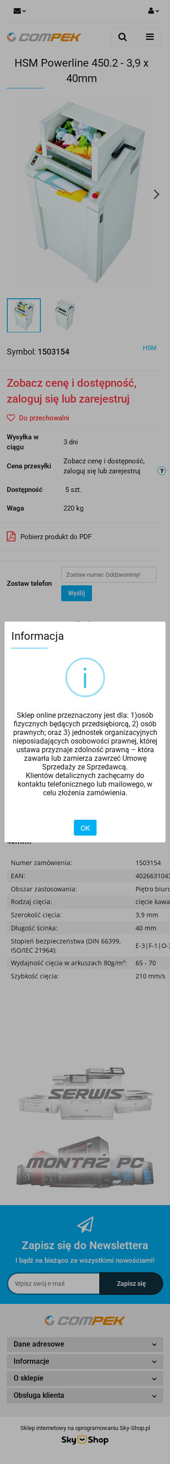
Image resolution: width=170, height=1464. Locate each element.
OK (85, 827)
